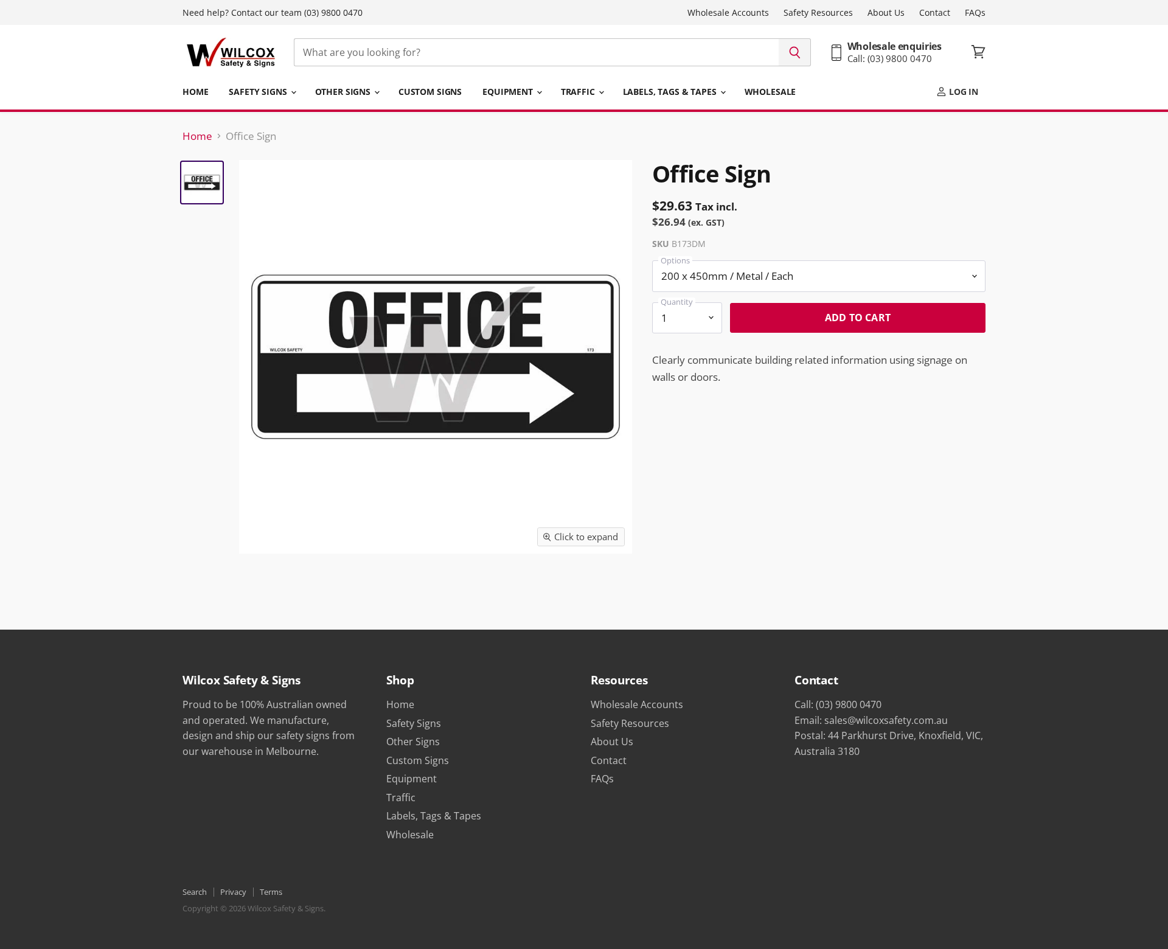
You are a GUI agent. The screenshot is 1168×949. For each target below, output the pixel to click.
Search (194, 891)
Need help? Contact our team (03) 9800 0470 (272, 13)
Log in (962, 91)
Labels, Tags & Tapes (671, 91)
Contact (934, 13)
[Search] (795, 52)
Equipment (508, 91)
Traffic (579, 91)
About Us (886, 13)
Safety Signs (259, 91)
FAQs (975, 13)
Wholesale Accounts (728, 13)
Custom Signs (430, 91)
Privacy (233, 891)
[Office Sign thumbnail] (202, 182)
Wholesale (770, 91)
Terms (271, 891)
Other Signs (344, 91)
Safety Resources (818, 13)
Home (195, 91)
